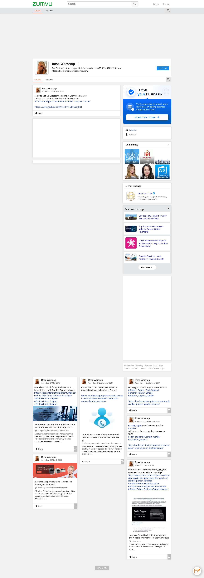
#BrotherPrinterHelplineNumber (143, 483)
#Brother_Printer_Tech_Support (143, 390)
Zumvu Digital (159, 369)
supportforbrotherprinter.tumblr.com (53, 430)
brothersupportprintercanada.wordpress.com (101, 443)
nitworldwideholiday (164, 161)
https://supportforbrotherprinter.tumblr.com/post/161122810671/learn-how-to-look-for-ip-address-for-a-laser (69, 394)
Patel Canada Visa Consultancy (147, 161)
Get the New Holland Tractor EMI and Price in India (153, 217)
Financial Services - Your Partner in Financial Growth (151, 257)
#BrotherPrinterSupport (45, 401)
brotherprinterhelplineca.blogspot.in (53, 487)
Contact (143, 369)
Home (38, 10)
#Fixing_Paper (135, 425)
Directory (148, 365)
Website (132, 130)
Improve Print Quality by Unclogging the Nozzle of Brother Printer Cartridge (149, 536)
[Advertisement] (102, 35)
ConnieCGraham (132, 177)
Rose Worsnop (49, 88)
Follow (163, 68)
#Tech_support (135, 436)
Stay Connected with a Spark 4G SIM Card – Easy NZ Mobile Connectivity (153, 243)
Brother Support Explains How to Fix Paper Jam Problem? (53, 483)
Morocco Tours (145, 193)
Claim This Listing (145, 117)
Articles (127, 369)
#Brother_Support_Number (141, 395)
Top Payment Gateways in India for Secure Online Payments (151, 229)
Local (155, 365)
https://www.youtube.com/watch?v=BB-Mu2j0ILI (58, 106)
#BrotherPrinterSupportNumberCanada (147, 486)
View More (102, 568)
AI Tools (135, 369)
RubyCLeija (147, 177)
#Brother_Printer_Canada (140, 392)
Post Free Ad (147, 267)
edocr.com (136, 541)
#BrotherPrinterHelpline (46, 398)
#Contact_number (151, 436)
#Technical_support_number (48, 101)
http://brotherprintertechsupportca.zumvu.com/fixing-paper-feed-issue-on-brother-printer (154, 446)
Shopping (139, 365)
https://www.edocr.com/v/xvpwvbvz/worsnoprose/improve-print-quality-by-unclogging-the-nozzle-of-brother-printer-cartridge (157, 478)
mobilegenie (131, 161)
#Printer (132, 428)
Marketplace (129, 365)
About (49, 10)
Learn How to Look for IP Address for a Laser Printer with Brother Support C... (55, 426)
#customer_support (137, 439)
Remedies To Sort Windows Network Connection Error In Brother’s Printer (100, 436)
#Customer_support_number (76, 101)
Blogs (161, 365)
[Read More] (75, 449)
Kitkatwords (162, 177)
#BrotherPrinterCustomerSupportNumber (148, 489)
